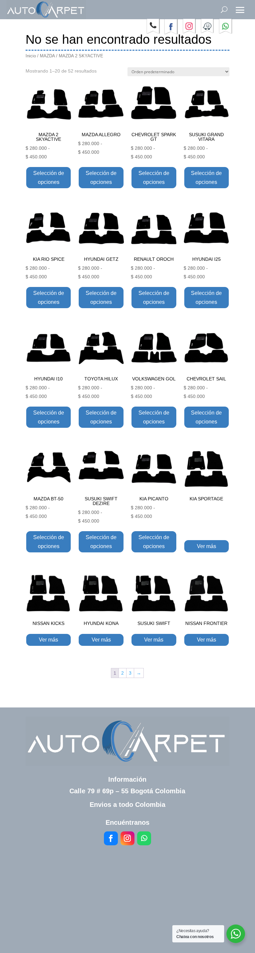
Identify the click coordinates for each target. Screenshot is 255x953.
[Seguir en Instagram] (127, 838)
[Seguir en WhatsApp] (144, 838)
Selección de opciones (48, 177)
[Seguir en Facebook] (111, 838)
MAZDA (47, 55)
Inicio (31, 55)
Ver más (206, 546)
